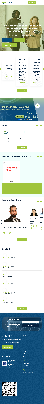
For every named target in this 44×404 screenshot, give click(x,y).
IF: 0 (22, 192)
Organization (26, 349)
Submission (19, 40)
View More (21, 90)
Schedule (26, 347)
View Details (9, 76)
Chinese (31, 2)
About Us (6, 40)
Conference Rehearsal (9, 259)
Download (26, 351)
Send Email (30, 322)
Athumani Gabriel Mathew (32, 220)
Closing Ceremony (8, 302)
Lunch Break (6, 285)
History (25, 353)
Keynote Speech (7, 276)
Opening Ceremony (8, 267)
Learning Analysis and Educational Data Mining (14, 138)
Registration (26, 345)
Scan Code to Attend (9, 45)
